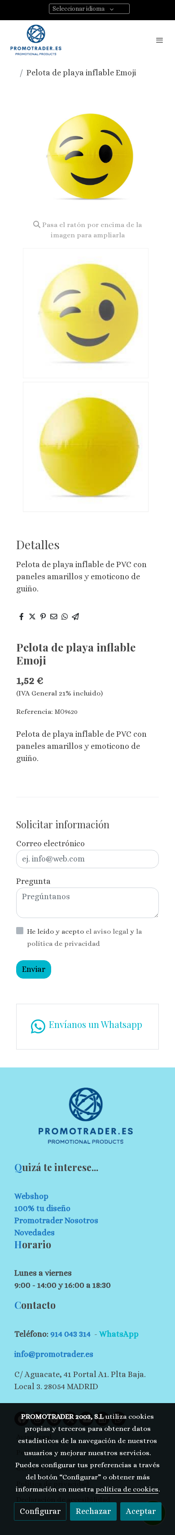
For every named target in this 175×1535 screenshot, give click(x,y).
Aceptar (141, 1511)
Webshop (31, 1196)
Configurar (40, 1511)
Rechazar (93, 1511)
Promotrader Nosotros (56, 1220)
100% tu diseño (42, 1208)
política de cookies (127, 1489)
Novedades (34, 1232)
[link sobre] (87, 1121)
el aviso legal (108, 931)
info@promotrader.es (53, 1354)
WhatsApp (119, 1333)
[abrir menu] (160, 40)
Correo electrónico (50, 843)
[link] (36, 40)
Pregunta (33, 881)
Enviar (33, 969)
